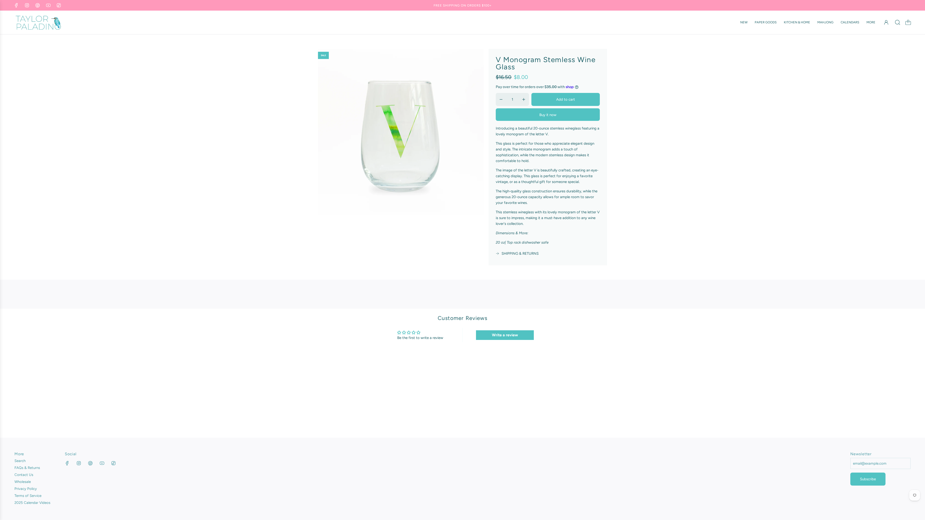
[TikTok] (58, 5)
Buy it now (547, 115)
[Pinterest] (37, 5)
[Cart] (908, 22)
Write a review (505, 335)
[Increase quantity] (523, 99)
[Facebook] (16, 5)
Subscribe (868, 479)
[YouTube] (48, 5)
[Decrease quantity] (501, 99)
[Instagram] (27, 5)
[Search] (897, 22)
